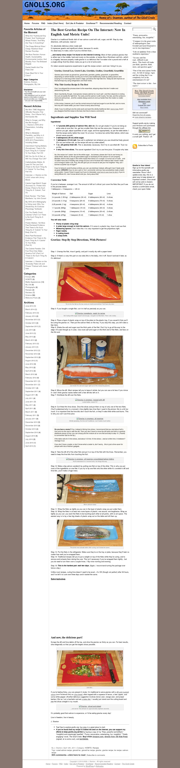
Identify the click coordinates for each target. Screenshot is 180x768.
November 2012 (31, 353)
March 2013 (29, 340)
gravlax (98, 750)
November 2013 (31, 319)
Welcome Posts (31, 297)
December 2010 (31, 422)
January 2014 (30, 316)
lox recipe (117, 750)
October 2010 (30, 429)
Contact (117, 764)
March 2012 (29, 374)
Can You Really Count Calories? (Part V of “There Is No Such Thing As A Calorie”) (35, 216)
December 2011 (31, 381)
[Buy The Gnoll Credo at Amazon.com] (144, 131)
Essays (34, 82)
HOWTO (28, 279)
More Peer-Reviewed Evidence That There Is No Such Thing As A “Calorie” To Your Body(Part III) (35, 240)
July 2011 (29, 398)
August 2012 (30, 360)
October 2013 (30, 323)
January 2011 (30, 418)
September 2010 (31, 432)
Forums (55, 764)
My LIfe (28, 284)
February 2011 (30, 415)
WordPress (90, 766)
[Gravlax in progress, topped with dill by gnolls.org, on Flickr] (90, 400)
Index (66, 764)
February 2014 (30, 312)
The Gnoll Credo (128, 764)
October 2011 (30, 388)
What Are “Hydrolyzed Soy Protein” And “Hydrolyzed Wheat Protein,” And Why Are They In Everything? (35, 39)
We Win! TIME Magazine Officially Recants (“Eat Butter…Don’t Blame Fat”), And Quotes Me (35, 113)
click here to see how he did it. (107, 172)
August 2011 (30, 394)
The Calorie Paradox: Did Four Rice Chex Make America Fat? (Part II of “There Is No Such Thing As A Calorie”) (36, 253)
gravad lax (77, 750)
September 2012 (31, 357)
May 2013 (29, 336)
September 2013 (31, 326)
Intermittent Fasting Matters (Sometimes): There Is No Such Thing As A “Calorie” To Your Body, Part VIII (36, 149)
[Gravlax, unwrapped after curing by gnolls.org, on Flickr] (90, 685)
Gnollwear (89, 764)
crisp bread (78, 694)
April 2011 (29, 408)
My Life (37, 84)
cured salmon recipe (64, 750)
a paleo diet (86, 699)
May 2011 (29, 405)
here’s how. (115, 109)
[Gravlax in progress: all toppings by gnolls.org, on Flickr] (90, 418)
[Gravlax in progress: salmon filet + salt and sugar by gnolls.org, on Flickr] (90, 384)
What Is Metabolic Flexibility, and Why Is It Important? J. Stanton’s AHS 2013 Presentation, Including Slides (34, 138)
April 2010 (29, 446)
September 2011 (31, 391)
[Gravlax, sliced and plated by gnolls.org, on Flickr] (90, 706)
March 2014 (29, 309)
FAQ (60, 764)
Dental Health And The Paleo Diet (34, 68)
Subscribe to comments (96, 755)
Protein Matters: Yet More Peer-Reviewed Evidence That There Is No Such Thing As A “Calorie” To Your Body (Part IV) (36, 228)
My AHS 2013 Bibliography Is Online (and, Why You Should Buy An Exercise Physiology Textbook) (35, 205)
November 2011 (31, 384)
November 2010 (31, 425)
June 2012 (29, 364)
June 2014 (29, 306)
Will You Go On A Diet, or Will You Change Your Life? (35, 157)
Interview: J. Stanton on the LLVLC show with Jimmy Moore (36, 177)
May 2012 (29, 367)
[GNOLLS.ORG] (90, 10)
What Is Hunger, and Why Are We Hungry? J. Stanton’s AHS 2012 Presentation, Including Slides (35, 125)
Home (48, 764)
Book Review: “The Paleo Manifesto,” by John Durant (35, 197)
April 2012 (29, 370)
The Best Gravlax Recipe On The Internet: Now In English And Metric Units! (88, 32)
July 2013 (29, 329)
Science (27, 82)
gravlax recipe (107, 750)
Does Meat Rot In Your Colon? (34, 74)
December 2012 (31, 350)
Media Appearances (33, 282)
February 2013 (30, 343)
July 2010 (29, 439)
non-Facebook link (63, 694)
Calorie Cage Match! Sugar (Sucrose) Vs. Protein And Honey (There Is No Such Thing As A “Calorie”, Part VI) (35, 188)
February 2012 (30, 377)
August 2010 (30, 436)
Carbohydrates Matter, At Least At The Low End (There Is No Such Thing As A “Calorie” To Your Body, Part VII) (36, 167)
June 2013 (29, 333)
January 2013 (30, 347)
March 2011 (29, 412)
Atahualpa (99, 766)
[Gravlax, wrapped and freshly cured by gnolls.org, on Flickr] (90, 545)
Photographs (28, 84)
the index (83, 727)
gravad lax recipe (88, 750)
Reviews (28, 292)
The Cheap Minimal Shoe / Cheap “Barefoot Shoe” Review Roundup (35, 48)
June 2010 (29, 442)
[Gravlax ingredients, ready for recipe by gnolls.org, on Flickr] (90, 313)
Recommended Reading (104, 764)
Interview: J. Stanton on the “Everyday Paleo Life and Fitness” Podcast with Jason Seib (36, 265)
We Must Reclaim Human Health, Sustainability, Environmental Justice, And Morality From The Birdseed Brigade (36, 59)
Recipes (28, 290)
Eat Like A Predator (77, 764)
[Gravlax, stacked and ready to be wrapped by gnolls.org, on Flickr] (90, 502)
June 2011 (29, 401)
